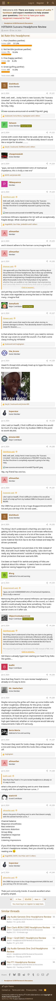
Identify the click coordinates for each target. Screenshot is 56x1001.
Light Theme (9, 986)
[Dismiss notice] (52, 10)
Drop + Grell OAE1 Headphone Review (26, 937)
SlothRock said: (9, 197)
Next (37, 899)
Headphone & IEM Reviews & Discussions (28, 919)
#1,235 (52, 675)
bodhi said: (7, 776)
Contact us (6, 990)
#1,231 (52, 488)
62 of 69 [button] (28, 899)
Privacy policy (31, 990)
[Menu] (4, 3)
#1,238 (52, 771)
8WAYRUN (29, 999)
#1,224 (52, 192)
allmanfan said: (9, 810)
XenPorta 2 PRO (7, 999)
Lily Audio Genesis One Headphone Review (29, 916)
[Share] (47, 93)
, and (17, 404)
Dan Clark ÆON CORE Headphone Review (28, 927)
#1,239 (52, 805)
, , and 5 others (21, 224)
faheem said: (8, 318)
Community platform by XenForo (22, 995)
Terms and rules (18, 990)
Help (40, 990)
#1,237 (52, 740)
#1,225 (52, 241)
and (13, 175)
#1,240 (52, 872)
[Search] (52, 3)
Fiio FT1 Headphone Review (21, 962)
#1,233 (52, 583)
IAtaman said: (8, 266)
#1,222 (52, 132)
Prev (19, 899)
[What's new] (47, 3)
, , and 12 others (20, 856)
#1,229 (52, 421)
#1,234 (52, 625)
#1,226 (52, 261)
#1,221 (52, 93)
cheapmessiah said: (10, 588)
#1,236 (52, 698)
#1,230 (52, 446)
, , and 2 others (22, 116)
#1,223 (52, 163)
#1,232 (52, 524)
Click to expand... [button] (28, 287)
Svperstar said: (8, 493)
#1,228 (52, 361)
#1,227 (52, 313)
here (25, 15)
